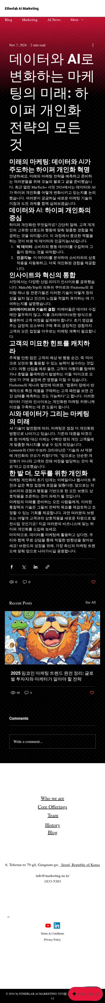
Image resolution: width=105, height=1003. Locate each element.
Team (53, 815)
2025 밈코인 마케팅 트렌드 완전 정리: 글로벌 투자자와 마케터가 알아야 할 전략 (52, 676)
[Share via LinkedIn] (35, 567)
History (52, 825)
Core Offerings (52, 806)
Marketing (30, 19)
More (75, 19)
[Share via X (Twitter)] (23, 567)
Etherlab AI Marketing (22, 8)
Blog (8, 19)
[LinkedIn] (57, 925)
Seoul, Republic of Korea (80, 864)
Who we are (52, 798)
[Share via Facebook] (11, 567)
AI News (54, 19)
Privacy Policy (52, 939)
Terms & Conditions (52, 933)
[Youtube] (48, 925)
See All (90, 602)
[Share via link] (47, 567)
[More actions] (93, 45)
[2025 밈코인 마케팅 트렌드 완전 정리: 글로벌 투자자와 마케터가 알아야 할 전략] (52, 637)
